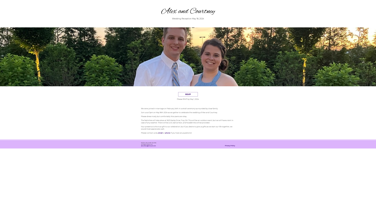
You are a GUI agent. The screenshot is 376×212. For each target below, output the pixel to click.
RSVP (188, 94)
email (160, 133)
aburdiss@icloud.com (148, 146)
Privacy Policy (230, 146)
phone (167, 133)
